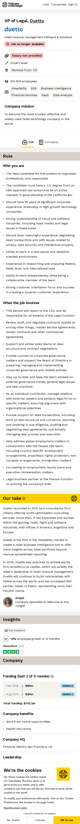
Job (31, 142)
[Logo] (12, 4)
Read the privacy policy (15, 808)
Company (51, 142)
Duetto (37, 20)
